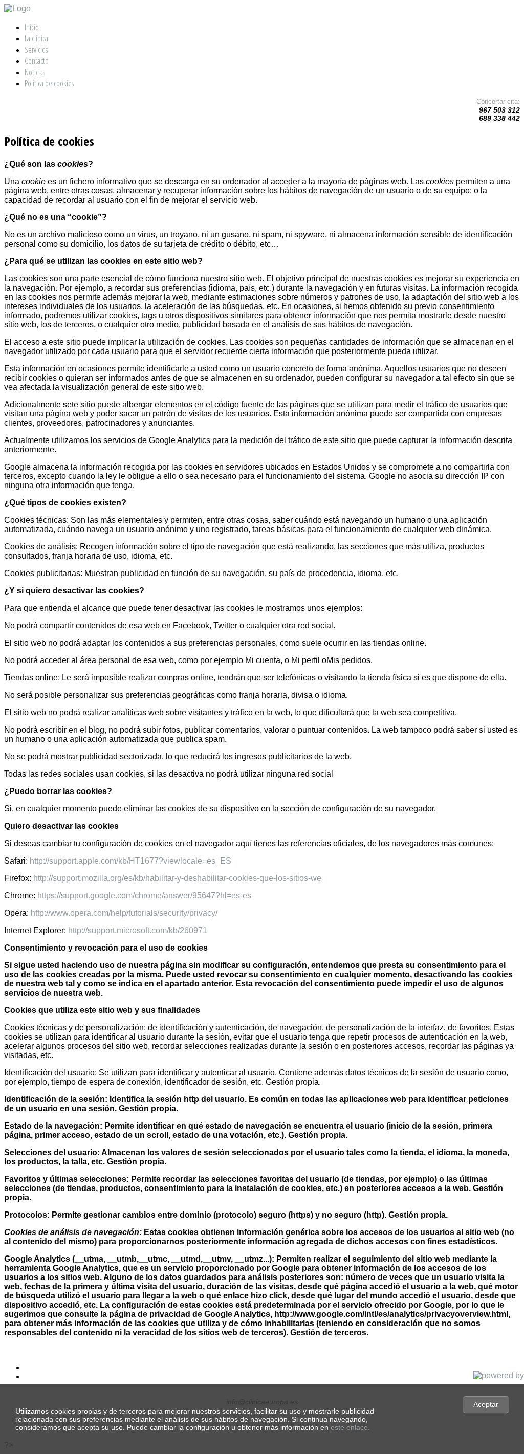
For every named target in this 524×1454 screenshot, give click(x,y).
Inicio (32, 27)
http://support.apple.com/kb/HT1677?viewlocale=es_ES (130, 860)
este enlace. (350, 1427)
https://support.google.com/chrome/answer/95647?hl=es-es (144, 895)
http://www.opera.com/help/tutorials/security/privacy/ (124, 913)
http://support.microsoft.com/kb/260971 (137, 930)
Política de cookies (49, 83)
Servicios (36, 49)
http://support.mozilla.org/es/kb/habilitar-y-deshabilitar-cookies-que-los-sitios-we (177, 878)
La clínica (36, 38)
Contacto (37, 61)
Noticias (35, 72)
